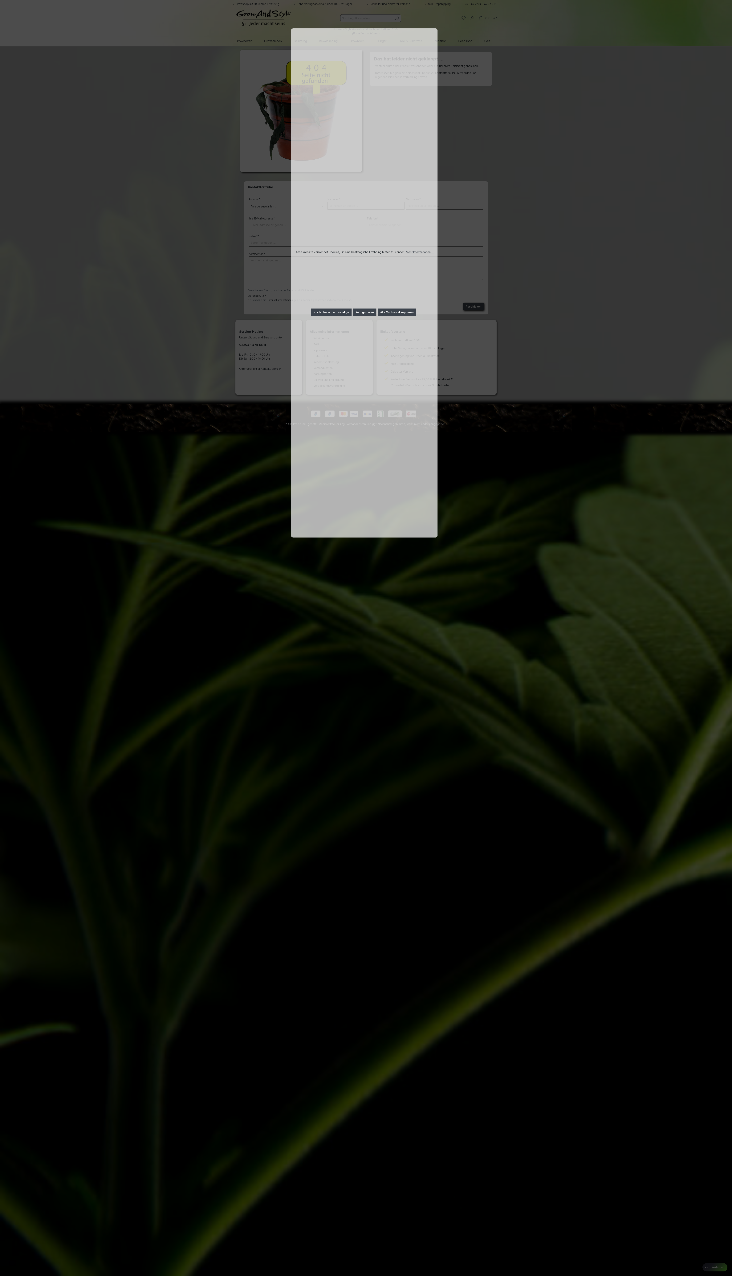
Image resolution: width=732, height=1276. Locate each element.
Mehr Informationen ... (420, 252)
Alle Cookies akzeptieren (397, 312)
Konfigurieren (365, 312)
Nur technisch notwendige (331, 312)
